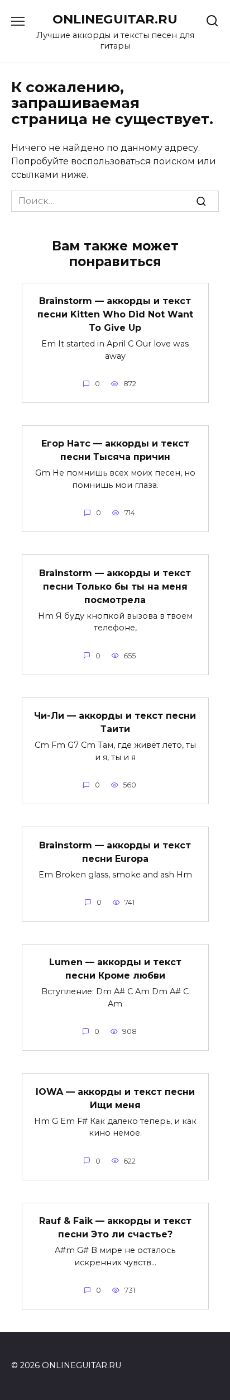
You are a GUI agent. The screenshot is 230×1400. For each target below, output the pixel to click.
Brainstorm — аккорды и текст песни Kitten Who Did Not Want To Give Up (115, 314)
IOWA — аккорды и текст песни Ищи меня (115, 1098)
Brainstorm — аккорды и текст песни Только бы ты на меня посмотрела (115, 586)
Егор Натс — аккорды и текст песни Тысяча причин (115, 450)
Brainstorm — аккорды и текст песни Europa (115, 851)
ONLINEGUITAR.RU (115, 19)
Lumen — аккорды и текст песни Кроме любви (115, 969)
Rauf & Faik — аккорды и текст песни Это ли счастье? (115, 1228)
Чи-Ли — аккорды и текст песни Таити (115, 722)
